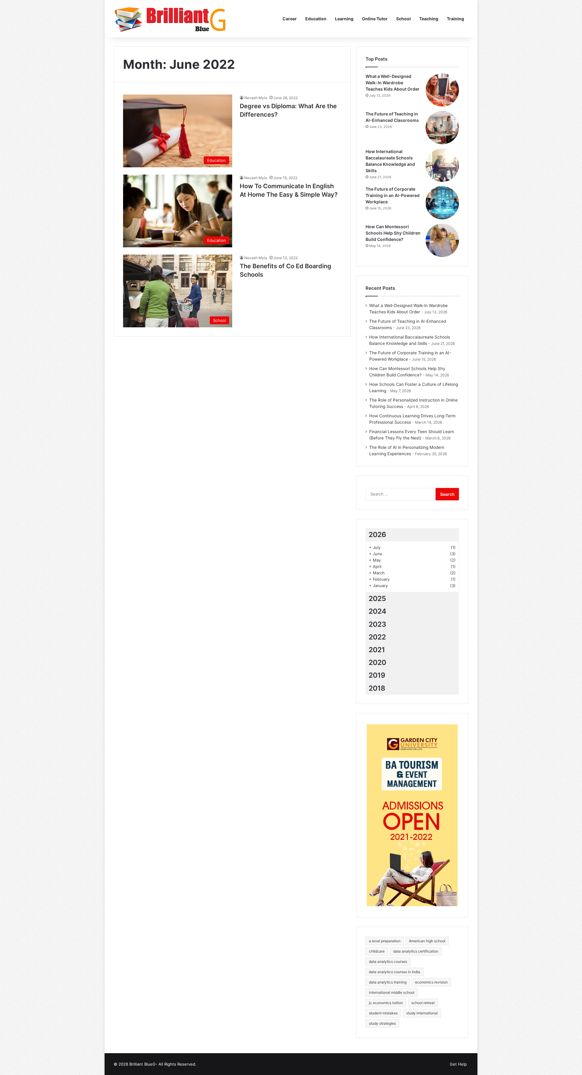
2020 (377, 662)
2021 (377, 650)
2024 (377, 611)
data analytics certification (415, 951)
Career (290, 18)
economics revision (431, 982)
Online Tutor (375, 18)
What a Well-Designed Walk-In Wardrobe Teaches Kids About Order (393, 83)
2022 (377, 637)
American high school (427, 941)
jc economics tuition (386, 1002)
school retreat (423, 1002)
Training (455, 18)
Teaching (428, 18)
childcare (377, 951)
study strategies (382, 1023)
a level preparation (384, 941)
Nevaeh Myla (255, 97)
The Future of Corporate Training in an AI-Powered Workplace (393, 195)
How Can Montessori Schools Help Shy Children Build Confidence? (393, 233)
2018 (377, 688)
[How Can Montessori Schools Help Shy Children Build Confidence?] (442, 240)
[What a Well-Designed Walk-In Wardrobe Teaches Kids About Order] (442, 90)
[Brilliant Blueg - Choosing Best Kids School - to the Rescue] (171, 19)
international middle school (391, 992)
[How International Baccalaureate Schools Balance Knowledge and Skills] (442, 165)
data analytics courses (388, 961)
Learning (344, 18)
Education (315, 18)
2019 (377, 675)
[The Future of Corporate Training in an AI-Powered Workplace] (442, 202)
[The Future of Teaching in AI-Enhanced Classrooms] (442, 127)
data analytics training (387, 982)
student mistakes (383, 1013)
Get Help (458, 1064)
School (403, 18)
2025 (377, 598)
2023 (377, 624)
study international (422, 1013)
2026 (377, 534)
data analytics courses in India (394, 972)
